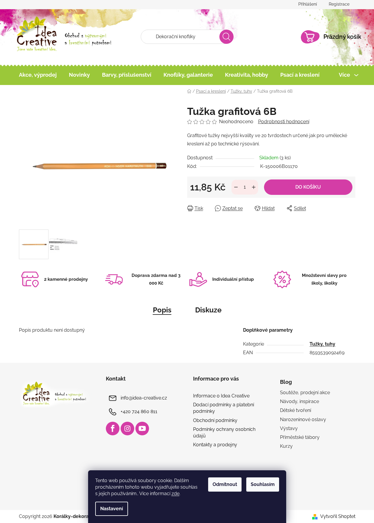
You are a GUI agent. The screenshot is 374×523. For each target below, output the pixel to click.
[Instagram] (127, 428)
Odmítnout (225, 484)
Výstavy (289, 428)
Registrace (339, 4)
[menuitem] (38, 75)
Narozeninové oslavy (303, 419)
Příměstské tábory (300, 437)
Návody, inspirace (299, 401)
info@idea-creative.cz (144, 398)
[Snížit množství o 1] (235, 187)
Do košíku (308, 187)
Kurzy (286, 446)
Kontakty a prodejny (215, 444)
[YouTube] (142, 428)
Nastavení (111, 508)
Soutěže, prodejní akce (305, 392)
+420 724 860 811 (139, 411)
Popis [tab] (162, 310)
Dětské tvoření (295, 410)
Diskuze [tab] (208, 310)
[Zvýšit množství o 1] (253, 187)
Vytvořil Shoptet (337, 516)
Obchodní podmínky (215, 420)
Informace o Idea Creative (221, 396)
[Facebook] (112, 428)
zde (175, 493)
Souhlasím (263, 484)
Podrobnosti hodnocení (283, 121)
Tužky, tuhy (322, 344)
